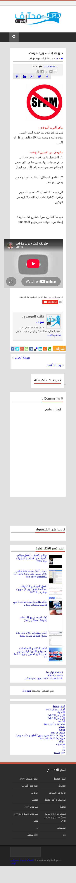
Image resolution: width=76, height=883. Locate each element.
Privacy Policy (55, 675)
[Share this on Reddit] (45, 349)
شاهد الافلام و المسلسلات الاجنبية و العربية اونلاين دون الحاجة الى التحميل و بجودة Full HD (30, 652)
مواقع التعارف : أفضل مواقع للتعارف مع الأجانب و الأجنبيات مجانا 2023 (31, 558)
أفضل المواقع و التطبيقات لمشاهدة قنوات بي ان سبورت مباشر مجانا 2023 (31, 589)
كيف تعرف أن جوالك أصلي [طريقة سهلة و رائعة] (33, 619)
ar (37, 827)
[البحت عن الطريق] (24, 76)
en (64, 834)
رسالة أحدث (22, 358)
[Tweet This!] (17, 349)
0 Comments (50, 66)
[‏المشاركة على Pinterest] (38, 71)
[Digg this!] (31, 349)
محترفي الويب (54, 335)
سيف (40, 322)
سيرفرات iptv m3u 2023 (26, 813)
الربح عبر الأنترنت (30, 785)
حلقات (35, 799)
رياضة (63, 806)
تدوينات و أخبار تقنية (55, 799)
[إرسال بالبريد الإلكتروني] (55, 71)
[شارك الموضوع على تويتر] (39, 76)
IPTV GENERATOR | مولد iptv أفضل (44, 678)
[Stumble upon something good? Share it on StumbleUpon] (26, 349)
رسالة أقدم (54, 365)
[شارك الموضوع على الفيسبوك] (47, 76)
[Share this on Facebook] (12, 349)
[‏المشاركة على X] (46, 71)
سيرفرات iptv (31, 806)
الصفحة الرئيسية (54, 672)
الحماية (62, 785)
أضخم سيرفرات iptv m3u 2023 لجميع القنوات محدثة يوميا (31, 634)
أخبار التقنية (59, 778)
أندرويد (34, 792)
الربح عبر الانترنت (57, 792)
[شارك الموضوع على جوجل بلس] (32, 76)
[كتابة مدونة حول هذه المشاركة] (51, 71)
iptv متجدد (32, 834)
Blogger (27, 690)
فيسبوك (61, 827)
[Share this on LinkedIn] (40, 349)
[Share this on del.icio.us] (35, 349)
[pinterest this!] (16, 76)
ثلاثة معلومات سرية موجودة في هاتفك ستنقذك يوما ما (30, 603)
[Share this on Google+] (22, 349)
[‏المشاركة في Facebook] (42, 71)
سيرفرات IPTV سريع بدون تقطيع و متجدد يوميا (55, 817)
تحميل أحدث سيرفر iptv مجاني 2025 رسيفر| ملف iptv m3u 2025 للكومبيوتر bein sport (30, 574)
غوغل (35, 820)
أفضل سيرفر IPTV (29, 778)
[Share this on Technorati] (49, 349)
